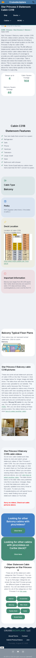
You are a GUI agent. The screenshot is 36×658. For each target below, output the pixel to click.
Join (27, 640)
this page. (23, 591)
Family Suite (13, 611)
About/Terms (13, 636)
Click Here (18, 531)
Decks (15, 15)
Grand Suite (18, 617)
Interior (11, 599)
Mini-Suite (23, 605)
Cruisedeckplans (17, 2)
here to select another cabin (15, 411)
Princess (9, 30)
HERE (4, 407)
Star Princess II (19, 30)
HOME (3, 30)
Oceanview (23, 599)
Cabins (6, 21)
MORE (19, 21)
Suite (25, 611)
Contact (25, 636)
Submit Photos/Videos (15, 640)
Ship (5, 15)
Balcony (27, 30)
